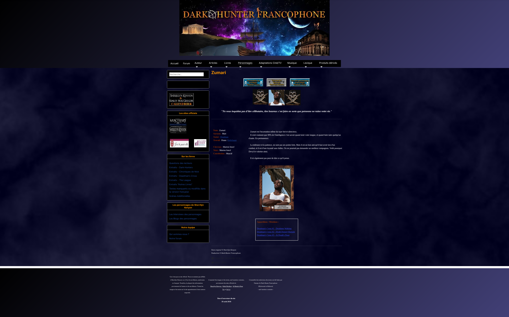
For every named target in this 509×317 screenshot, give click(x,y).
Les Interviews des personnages (185, 214)
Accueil (174, 63)
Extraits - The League (180, 180)
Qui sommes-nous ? (179, 234)
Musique (292, 62)
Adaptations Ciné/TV (270, 62)
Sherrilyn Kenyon (216, 286)
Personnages (245, 62)
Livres (227, 62)
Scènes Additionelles (179, 196)
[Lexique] (305, 67)
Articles (213, 62)
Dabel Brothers (227, 286)
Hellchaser (232, 140)
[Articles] (210, 67)
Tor (223, 289)
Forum (186, 63)
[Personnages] (239, 67)
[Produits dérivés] (320, 67)
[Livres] (226, 67)
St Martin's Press (238, 286)
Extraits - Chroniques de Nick (184, 171)
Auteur (198, 62)
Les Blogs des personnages (183, 218)
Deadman (224, 137)
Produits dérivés (328, 62)
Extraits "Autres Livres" (180, 184)
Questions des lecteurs (180, 163)
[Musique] (289, 67)
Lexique (308, 62)
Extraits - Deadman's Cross (183, 176)
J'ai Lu (228, 289)
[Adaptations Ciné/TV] (260, 67)
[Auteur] (196, 67)
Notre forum (175, 238)
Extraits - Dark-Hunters (181, 167)
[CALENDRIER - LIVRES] (181, 99)
